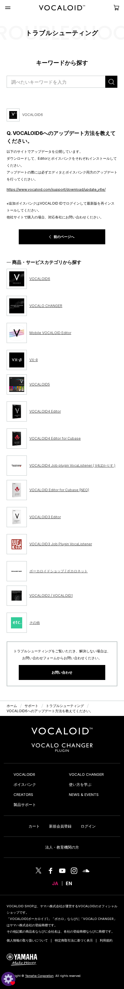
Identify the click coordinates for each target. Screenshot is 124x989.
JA (55, 883)
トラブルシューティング (65, 706)
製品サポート (25, 804)
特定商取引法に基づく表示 (74, 940)
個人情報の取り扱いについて (27, 940)
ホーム (12, 706)
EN (69, 883)
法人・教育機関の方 (62, 847)
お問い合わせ (62, 672)
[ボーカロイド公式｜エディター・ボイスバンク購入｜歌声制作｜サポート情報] (62, 734)
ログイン (88, 826)
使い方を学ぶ (80, 784)
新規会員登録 (60, 826)
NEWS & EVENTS (84, 794)
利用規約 (106, 940)
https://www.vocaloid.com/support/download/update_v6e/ (56, 189)
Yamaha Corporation (39, 975)
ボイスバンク (25, 784)
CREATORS (23, 794)
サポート (31, 706)
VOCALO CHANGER (86, 774)
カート (34, 826)
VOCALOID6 (24, 774)
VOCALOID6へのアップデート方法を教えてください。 (50, 711)
